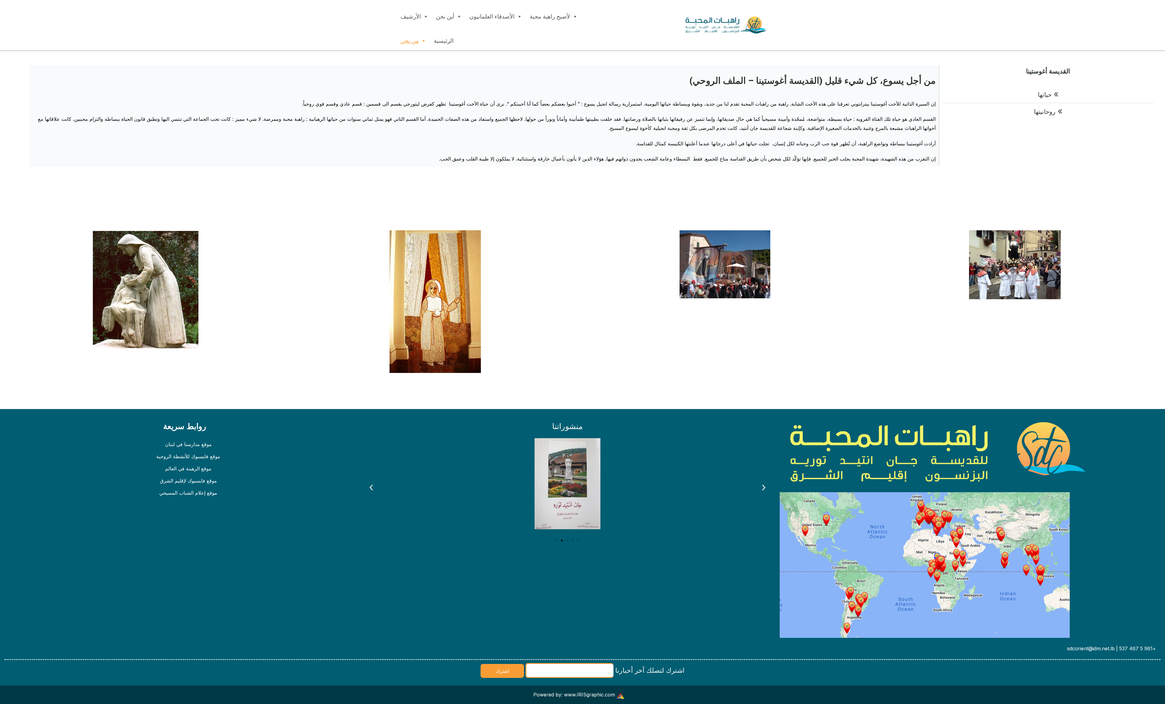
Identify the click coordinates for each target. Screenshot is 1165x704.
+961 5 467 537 (1137, 648)
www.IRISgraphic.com (589, 695)
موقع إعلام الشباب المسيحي (188, 493)
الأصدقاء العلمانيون (492, 16)
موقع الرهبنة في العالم (188, 468)
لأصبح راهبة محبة (550, 16)
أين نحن (445, 16)
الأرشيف (410, 16)
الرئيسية (444, 40)
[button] (371, 487)
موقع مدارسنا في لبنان (188, 444)
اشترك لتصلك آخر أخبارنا (648, 670)
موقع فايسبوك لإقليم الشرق (188, 481)
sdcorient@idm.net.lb (1091, 648)
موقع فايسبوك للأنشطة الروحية (188, 456)
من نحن (409, 40)
